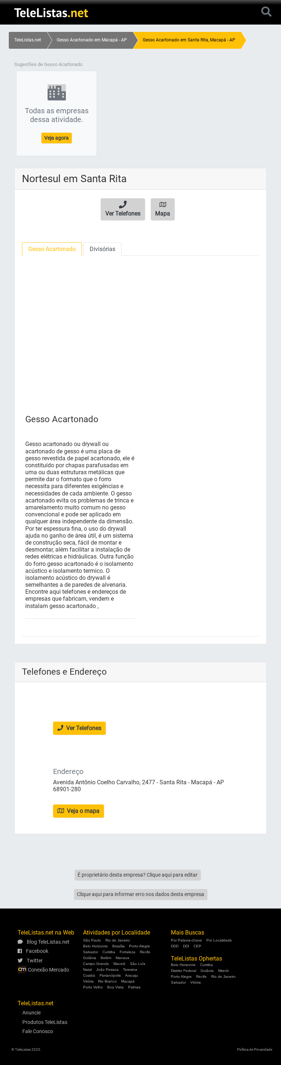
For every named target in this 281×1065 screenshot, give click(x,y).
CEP (197, 946)
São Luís (137, 964)
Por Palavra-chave (186, 940)
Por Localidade (219, 940)
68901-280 (67, 789)
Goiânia (89, 958)
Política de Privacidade (254, 1049)
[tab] (52, 249)
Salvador (90, 952)
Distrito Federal (183, 971)
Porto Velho (93, 987)
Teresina (130, 970)
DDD (175, 946)
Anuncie (31, 1013)
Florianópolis (110, 975)
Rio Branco (107, 981)
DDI (186, 946)
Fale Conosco (37, 1031)
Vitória (88, 981)
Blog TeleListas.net (48, 942)
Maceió (119, 964)
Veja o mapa (82, 810)
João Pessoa (107, 970)
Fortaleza (127, 952)
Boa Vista (115, 987)
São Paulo (92, 940)
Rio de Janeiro (117, 940)
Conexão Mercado (48, 970)
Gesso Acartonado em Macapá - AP (92, 40)
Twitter (34, 960)
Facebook (36, 951)
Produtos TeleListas (44, 1022)
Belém (106, 958)
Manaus (122, 958)
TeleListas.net (27, 40)
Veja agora (56, 138)
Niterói (223, 971)
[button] (123, 209)
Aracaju (131, 975)
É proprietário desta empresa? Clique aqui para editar (138, 875)
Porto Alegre (139, 946)
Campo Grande (96, 964)
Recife (145, 952)
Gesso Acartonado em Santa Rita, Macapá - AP (189, 40)
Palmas (134, 987)
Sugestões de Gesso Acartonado (48, 64)
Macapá (128, 981)
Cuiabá (89, 975)
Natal (87, 970)
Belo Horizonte (95, 946)
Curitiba (108, 952)
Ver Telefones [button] (83, 728)
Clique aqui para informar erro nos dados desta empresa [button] (140, 894)
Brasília (118, 946)
